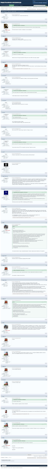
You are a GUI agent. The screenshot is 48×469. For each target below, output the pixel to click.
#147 (46, 396)
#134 (46, 176)
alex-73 (3, 408)
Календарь (21, 5)
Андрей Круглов (5, 176)
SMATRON (4, 161)
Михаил (3, 49)
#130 (46, 127)
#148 (46, 408)
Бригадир (4, 379)
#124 (46, 49)
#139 (46, 265)
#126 (46, 75)
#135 (46, 189)
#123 (46, 36)
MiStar (3, 222)
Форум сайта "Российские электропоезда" (6, 7)
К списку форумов (5, 467)
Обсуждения (11, 5)
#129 (46, 112)
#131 (46, 139)
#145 (46, 366)
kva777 (3, 12)
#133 (46, 161)
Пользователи (17, 5)
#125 (46, 62)
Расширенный (47, 5)
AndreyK (3, 189)
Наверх (2, 467)
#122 (46, 22)
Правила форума (35, 7)
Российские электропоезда (4, 5)
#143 (46, 336)
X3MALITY (4, 36)
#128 (46, 100)
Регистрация (40, 2)
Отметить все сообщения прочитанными (17, 467)
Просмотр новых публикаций (42, 7)
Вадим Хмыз (4, 206)
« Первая (6, 457)
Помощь (45, 2)
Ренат (3, 396)
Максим (3, 22)
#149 (46, 421)
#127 (46, 87)
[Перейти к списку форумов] (11, 2)
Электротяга (30, 7)
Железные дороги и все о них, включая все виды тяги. (20, 7)
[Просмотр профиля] (6, 65)
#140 (46, 280)
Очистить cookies (10, 467)
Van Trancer (4, 75)
